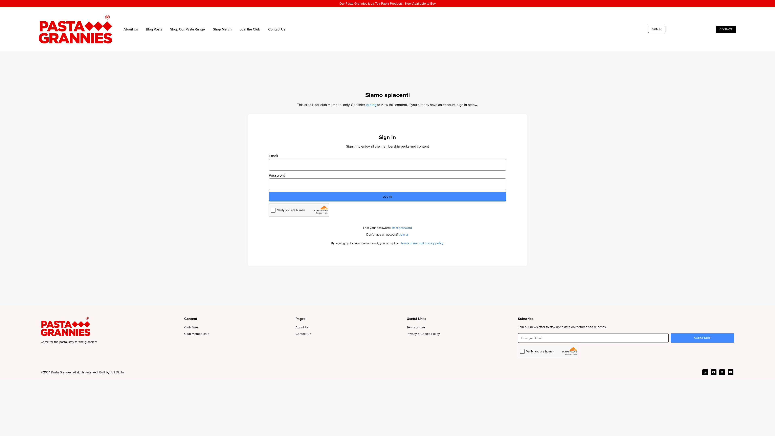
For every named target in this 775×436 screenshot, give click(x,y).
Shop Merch (222, 29)
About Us (131, 29)
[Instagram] (705, 372)
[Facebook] (713, 372)
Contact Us (276, 29)
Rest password (402, 227)
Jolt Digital (117, 372)
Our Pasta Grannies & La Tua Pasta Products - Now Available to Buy (387, 3)
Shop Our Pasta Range (187, 29)
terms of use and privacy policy (422, 243)
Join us (403, 234)
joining (371, 104)
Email (273, 156)
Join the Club (250, 29)
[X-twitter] (722, 372)
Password (277, 175)
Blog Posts (154, 29)
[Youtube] (730, 372)
